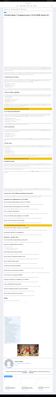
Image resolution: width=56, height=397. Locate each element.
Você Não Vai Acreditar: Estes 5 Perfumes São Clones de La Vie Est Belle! (16, 372)
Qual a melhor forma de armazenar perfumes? (10, 334)
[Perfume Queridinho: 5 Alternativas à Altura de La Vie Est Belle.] (44, 382)
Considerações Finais (7, 323)
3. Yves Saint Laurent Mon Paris (8, 320)
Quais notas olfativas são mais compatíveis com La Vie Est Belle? (13, 326)
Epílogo (6, 342)
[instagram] (51, 0)
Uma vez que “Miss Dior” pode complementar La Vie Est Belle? (12, 328)
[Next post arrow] (51, 371)
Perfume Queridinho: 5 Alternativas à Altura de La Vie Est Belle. (43, 388)
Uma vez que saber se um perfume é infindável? (11, 338)
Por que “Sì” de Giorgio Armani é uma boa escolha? (11, 329)
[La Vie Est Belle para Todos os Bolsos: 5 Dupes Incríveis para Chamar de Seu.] (11, 382)
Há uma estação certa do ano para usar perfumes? (11, 337)
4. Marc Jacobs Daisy (7, 321)
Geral (5, 12)
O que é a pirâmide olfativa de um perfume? (10, 340)
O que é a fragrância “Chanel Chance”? (10, 327)
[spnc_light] (52, 6)
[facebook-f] (47, 0)
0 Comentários (21, 12)
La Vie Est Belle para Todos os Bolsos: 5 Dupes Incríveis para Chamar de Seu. (10, 388)
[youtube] (52, 0)
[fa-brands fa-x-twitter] (48, 0)
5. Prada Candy (6, 322)
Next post (30, 370)
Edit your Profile (27, 363)
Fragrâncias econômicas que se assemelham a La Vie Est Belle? (12, 339)
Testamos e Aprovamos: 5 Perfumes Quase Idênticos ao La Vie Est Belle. (39, 372)
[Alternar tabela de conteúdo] (19, 317)
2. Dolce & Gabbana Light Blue (8, 319)
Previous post (25, 370)
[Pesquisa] (49, 6)
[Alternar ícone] (3, 6)
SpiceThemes (29, 395)
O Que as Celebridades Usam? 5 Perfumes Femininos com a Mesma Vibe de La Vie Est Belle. (27, 388)
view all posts (16, 365)
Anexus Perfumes (10, 12)
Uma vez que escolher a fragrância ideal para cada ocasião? (12, 332)
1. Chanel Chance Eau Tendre (8, 318)
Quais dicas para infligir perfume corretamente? (11, 333)
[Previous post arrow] (4, 371)
